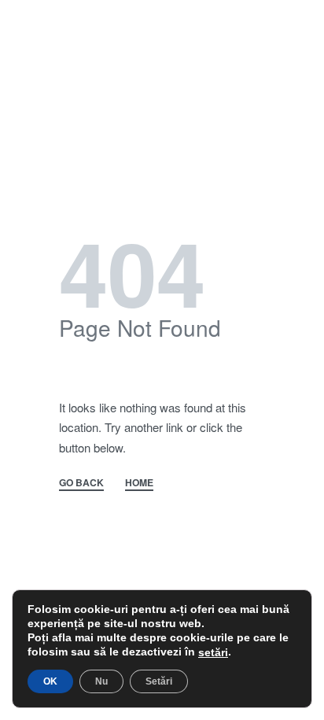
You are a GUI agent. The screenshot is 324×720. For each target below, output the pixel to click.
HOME (139, 483)
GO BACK (81, 483)
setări (213, 652)
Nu (101, 681)
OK (50, 681)
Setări (158, 681)
